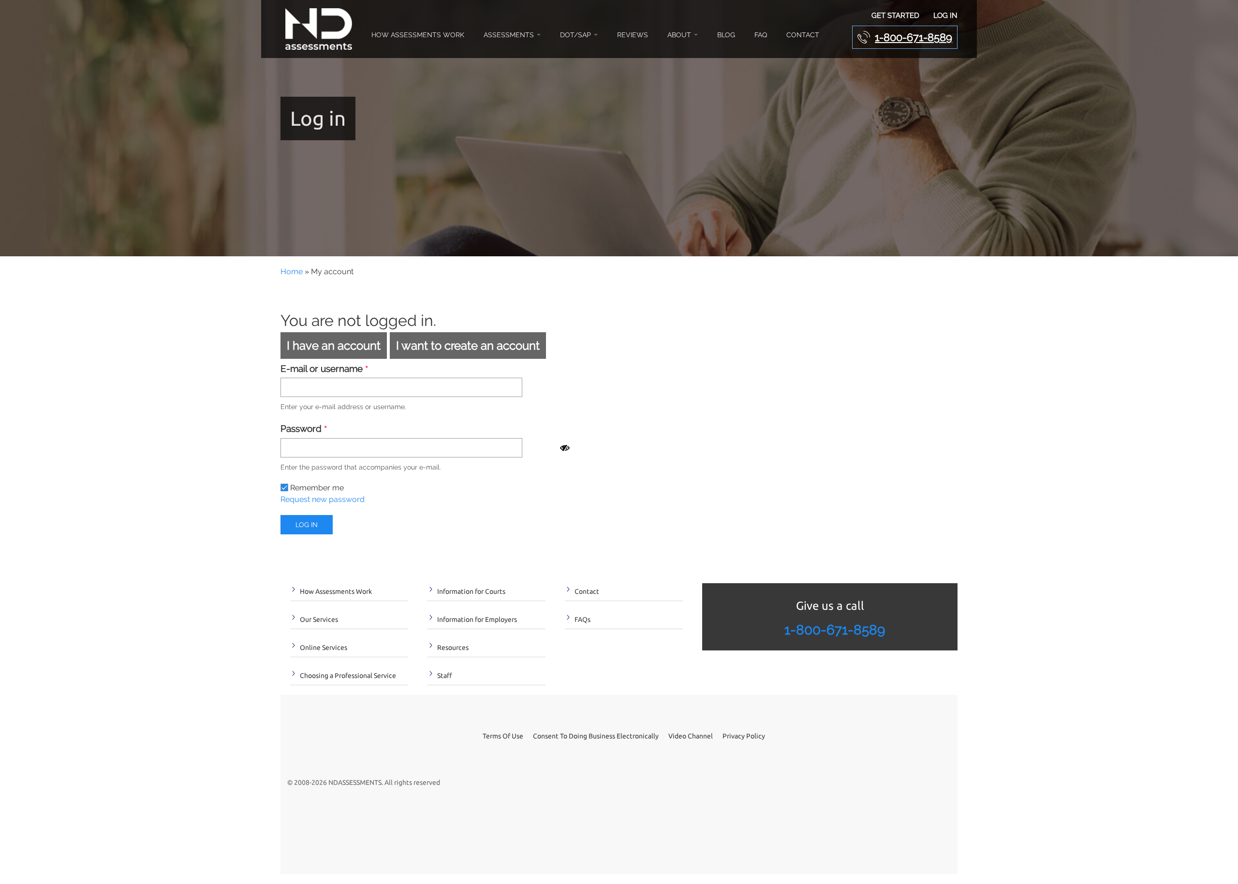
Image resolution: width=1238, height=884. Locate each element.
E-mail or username (324, 369)
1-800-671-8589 (913, 37)
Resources (453, 647)
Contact (802, 35)
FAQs (582, 619)
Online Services (323, 647)
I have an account (334, 346)
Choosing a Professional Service (348, 675)
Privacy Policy (743, 736)
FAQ (760, 35)
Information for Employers (477, 619)
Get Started (895, 15)
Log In (945, 15)
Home (291, 271)
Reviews (632, 35)
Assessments (510, 35)
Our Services (319, 619)
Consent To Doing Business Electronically (596, 736)
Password (303, 429)
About (680, 35)
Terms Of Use (503, 736)
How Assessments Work (417, 35)
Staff (444, 675)
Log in (306, 525)
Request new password (322, 499)
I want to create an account (468, 346)
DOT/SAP (576, 35)
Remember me (316, 487)
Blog (726, 35)
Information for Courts (471, 591)
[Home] (321, 29)
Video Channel (690, 736)
